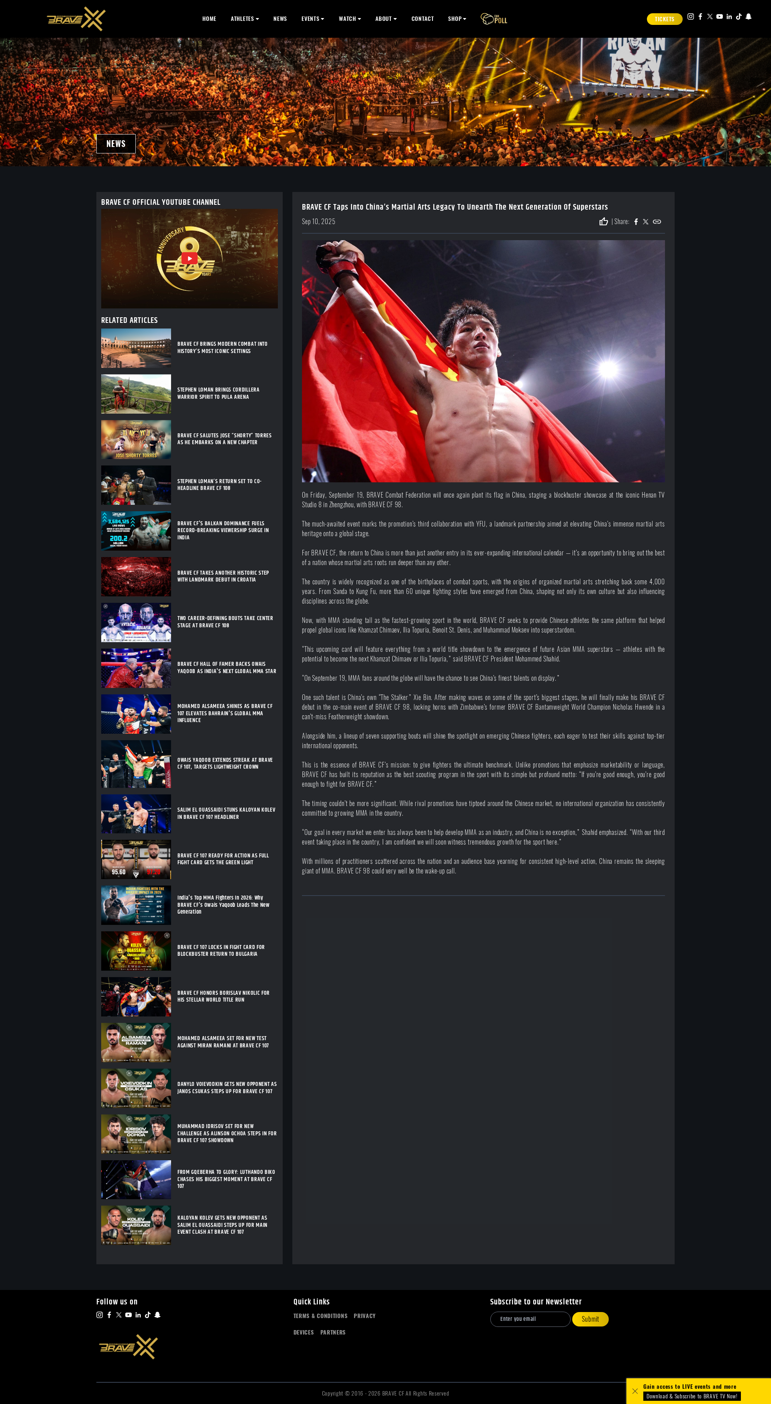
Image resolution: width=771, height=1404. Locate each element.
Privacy (365, 1316)
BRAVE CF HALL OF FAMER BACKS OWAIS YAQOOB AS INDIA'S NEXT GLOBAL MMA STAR (227, 668)
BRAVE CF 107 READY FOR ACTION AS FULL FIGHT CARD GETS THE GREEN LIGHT (223, 860)
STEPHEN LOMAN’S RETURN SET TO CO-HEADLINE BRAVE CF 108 (219, 485)
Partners (333, 1332)
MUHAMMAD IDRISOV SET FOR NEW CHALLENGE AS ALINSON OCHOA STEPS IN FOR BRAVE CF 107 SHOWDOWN (227, 1134)
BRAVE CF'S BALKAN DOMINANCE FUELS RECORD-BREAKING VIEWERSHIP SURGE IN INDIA (223, 531)
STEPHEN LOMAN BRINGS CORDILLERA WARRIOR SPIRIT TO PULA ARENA (218, 394)
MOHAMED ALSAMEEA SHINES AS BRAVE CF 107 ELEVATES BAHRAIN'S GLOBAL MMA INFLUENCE (225, 713)
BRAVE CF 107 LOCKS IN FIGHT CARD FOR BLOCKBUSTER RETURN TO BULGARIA (221, 951)
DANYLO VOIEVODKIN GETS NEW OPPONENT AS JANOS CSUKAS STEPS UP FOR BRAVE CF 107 (227, 1088)
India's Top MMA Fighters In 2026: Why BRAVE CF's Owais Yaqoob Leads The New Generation (223, 905)
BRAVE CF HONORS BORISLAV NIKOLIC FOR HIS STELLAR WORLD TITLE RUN (223, 997)
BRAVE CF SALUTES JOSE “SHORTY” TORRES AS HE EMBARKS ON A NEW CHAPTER (224, 440)
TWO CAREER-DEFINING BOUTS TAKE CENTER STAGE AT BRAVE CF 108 (225, 622)
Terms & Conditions (321, 1316)
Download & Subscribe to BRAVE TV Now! (692, 1396)
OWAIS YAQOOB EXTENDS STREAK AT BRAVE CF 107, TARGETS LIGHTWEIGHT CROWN (225, 764)
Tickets (665, 19)
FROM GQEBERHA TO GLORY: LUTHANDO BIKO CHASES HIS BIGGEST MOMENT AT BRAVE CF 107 (226, 1179)
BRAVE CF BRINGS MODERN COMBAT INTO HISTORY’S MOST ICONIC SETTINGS (222, 348)
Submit (590, 1319)
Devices (304, 1332)
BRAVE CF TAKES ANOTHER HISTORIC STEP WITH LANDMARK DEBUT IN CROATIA (223, 577)
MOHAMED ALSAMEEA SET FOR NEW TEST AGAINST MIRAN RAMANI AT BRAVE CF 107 (223, 1042)
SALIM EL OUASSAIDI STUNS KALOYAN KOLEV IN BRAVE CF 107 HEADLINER (226, 814)
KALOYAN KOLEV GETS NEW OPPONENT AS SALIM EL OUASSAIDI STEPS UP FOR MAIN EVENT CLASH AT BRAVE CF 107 (222, 1225)
